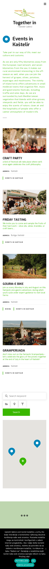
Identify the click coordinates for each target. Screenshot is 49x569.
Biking (8, 309)
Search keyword (6, 396)
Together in (24, 23)
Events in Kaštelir (14, 178)
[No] (45, 548)
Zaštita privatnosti (25, 565)
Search (16, 412)
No (33, 561)
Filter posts (22, 404)
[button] (37, 438)
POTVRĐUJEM (22, 561)
